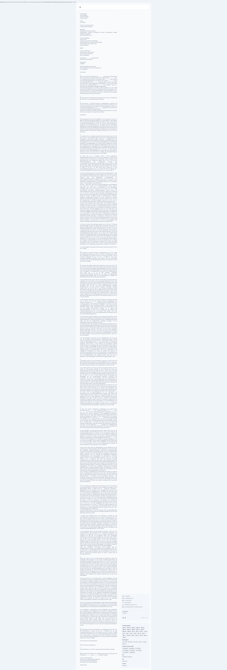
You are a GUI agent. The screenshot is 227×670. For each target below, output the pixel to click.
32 (136, 635)
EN (146, 617)
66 (133, 627)
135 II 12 (90, 237)
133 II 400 (107, 130)
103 (145, 631)
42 (129, 627)
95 (142, 629)
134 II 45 (100, 237)
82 (142, 627)
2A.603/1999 (97, 183)
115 (137, 631)
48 (124, 637)
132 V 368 (111, 333)
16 (143, 633)
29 (124, 627)
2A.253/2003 (105, 181)
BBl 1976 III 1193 (105, 579)
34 (145, 635)
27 (124, 635)
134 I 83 (113, 295)
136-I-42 (124, 644)
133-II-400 (130, 642)
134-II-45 (140, 642)
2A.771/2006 (104, 244)
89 (133, 629)
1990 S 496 (124, 661)
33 (141, 635)
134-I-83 (135, 642)
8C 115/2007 (99, 170)
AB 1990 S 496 (108, 599)
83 (124, 629)
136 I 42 (106, 122)
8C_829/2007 (132, 652)
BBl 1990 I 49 (95, 528)
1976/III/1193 (124, 657)
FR (143, 617)
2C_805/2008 (125, 650)
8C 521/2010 (82, 22)
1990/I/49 (130, 657)
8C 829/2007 (103, 218)
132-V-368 (125, 642)
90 (138, 629)
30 (128, 635)
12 (135, 633)
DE (142, 617)
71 (141, 631)
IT (145, 617)
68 (138, 627)
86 (129, 629)
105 (129, 631)
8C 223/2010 (86, 218)
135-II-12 (145, 642)
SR (99, 143)
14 (139, 633)
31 (132, 635)
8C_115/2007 (132, 650)
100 (124, 631)
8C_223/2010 (139, 650)
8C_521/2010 (125, 652)
